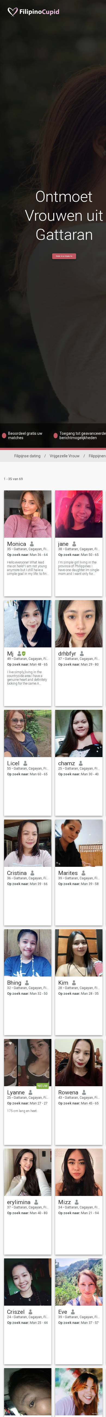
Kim (63, 983)
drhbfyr (67, 653)
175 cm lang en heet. (22, 1111)
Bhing (14, 983)
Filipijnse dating (27, 456)
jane (63, 544)
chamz (66, 763)
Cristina (17, 873)
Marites (68, 873)
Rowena (68, 1092)
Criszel (16, 1312)
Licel (13, 763)
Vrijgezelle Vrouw (65, 456)
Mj (10, 653)
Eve (62, 1312)
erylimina (18, 1202)
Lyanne (16, 1092)
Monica (16, 544)
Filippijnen (97, 456)
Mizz (64, 1202)
